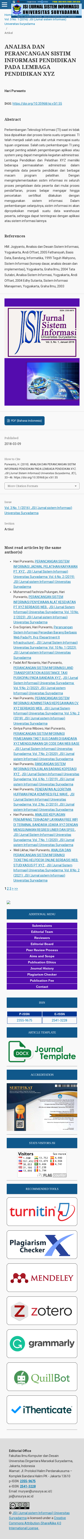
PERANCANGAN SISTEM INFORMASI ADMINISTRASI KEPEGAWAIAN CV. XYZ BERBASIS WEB (46, 703)
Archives (23, 15)
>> (16, 888)
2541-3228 (59, 1020)
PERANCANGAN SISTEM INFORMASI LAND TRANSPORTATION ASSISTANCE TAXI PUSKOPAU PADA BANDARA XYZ (43, 673)
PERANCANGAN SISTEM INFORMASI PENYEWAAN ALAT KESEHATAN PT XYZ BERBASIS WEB (44, 602)
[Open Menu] (4, 4)
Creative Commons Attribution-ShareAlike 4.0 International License (37, 1523)
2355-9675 (24, 1020)
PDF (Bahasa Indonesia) (26, 420)
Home (8, 15)
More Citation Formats (23, 486)
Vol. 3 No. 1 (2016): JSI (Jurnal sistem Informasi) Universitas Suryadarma (35, 22)
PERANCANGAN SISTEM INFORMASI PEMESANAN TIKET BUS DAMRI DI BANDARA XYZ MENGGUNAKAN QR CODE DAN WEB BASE (46, 739)
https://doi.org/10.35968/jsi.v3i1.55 (37, 103)
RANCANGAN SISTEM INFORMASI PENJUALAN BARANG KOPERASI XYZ (45, 769)
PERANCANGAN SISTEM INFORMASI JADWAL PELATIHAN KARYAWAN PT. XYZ (45, 566)
